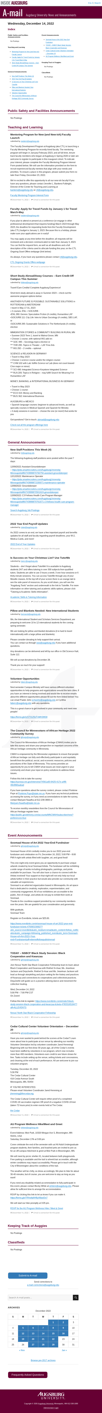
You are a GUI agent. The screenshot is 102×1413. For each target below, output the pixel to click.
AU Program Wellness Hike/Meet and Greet (60, 56)
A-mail (13, 12)
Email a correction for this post (46, 200)
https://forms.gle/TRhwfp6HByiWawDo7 (29, 1198)
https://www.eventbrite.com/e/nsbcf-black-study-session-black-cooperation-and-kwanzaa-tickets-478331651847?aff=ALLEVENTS (43, 1004)
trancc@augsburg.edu (29, 561)
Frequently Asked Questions (28, 1374)
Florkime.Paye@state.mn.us (31, 793)
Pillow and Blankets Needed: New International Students (44, 610)
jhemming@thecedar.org (21, 1093)
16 (63, 1333)
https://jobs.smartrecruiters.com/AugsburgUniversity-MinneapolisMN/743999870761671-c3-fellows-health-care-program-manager (42, 501)
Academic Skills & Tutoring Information (28, 597)
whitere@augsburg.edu (29, 1128)
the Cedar (15, 1110)
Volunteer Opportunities (19, 93)
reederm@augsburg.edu (30, 141)
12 (23, 1333)
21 (43, 1339)
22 (53, 1339)
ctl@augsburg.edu (44, 190)
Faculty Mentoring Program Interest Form (29, 195)
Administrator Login (51, 1408)
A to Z (90, 3)
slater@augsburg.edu (29, 527)
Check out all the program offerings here (29, 425)
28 (43, 1345)
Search (98, 3)
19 (23, 1339)
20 (33, 1339)
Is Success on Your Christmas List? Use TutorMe (40, 557)
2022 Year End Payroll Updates (22, 79)
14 (43, 1333)
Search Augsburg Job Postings (24, 510)
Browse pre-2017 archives (43, 1360)
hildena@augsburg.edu (29, 282)
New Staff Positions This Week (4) (23, 76)
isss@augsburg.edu (45, 643)
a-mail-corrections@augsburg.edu (43, 1285)
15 (53, 1333)
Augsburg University (46, 1404)
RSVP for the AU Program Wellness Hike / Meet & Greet (36, 1208)
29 (53, 1345)
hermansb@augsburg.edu (31, 614)
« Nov (22, 1350)
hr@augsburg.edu (27, 453)
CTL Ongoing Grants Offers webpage (27, 262)
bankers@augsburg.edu (21, 190)
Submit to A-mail (28, 1275)
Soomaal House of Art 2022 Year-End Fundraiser (39, 842)
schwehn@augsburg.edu (44, 700)
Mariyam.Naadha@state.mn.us (24, 803)
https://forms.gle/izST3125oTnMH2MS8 (28, 717)
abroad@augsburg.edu (48, 419)
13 (33, 1333)
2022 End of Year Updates (22, 544)
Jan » (64, 1350)
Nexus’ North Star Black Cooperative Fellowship (33, 1013)
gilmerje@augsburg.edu (30, 737)
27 (33, 1345)
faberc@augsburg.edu (29, 682)
